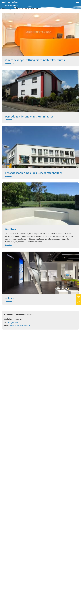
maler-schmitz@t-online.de (20, 325)
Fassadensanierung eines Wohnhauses (29, 116)
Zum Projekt (10, 63)
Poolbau (10, 229)
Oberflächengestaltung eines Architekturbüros (35, 60)
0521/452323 (13, 322)
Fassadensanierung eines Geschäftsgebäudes (33, 173)
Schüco (9, 298)
